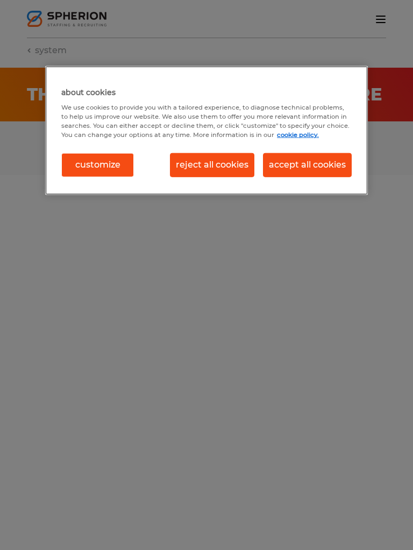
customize (97, 165)
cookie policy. (298, 135)
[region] (206, 130)
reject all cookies (212, 165)
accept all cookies (307, 165)
